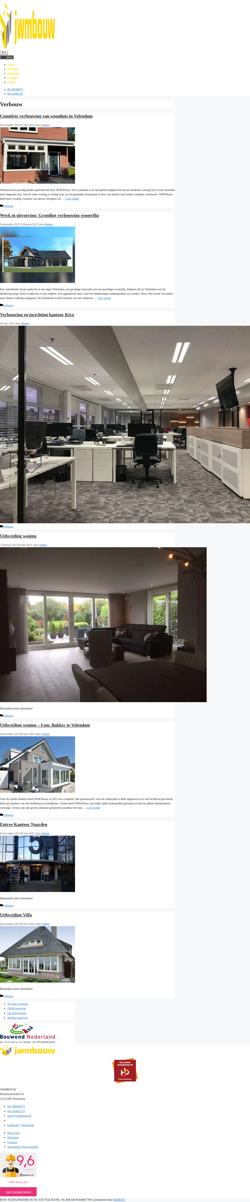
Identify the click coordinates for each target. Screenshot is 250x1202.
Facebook (27, 1125)
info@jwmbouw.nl (19, 1116)
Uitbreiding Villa (16, 914)
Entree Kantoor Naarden (23, 824)
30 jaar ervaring (17, 1004)
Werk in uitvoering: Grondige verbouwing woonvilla (49, 215)
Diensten (12, 77)
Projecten (12, 68)
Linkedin (13, 1125)
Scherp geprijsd (17, 1017)
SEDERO (119, 1199)
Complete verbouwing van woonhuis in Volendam (46, 116)
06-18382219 (15, 93)
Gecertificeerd (16, 1013)
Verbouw (8, 206)
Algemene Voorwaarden (22, 1147)
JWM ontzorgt (16, 1008)
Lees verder (72, 198)
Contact (11, 82)
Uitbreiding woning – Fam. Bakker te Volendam (45, 725)
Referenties (13, 73)
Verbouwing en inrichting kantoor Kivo (37, 314)
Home (10, 64)
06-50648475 (15, 89)
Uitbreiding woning (18, 536)
